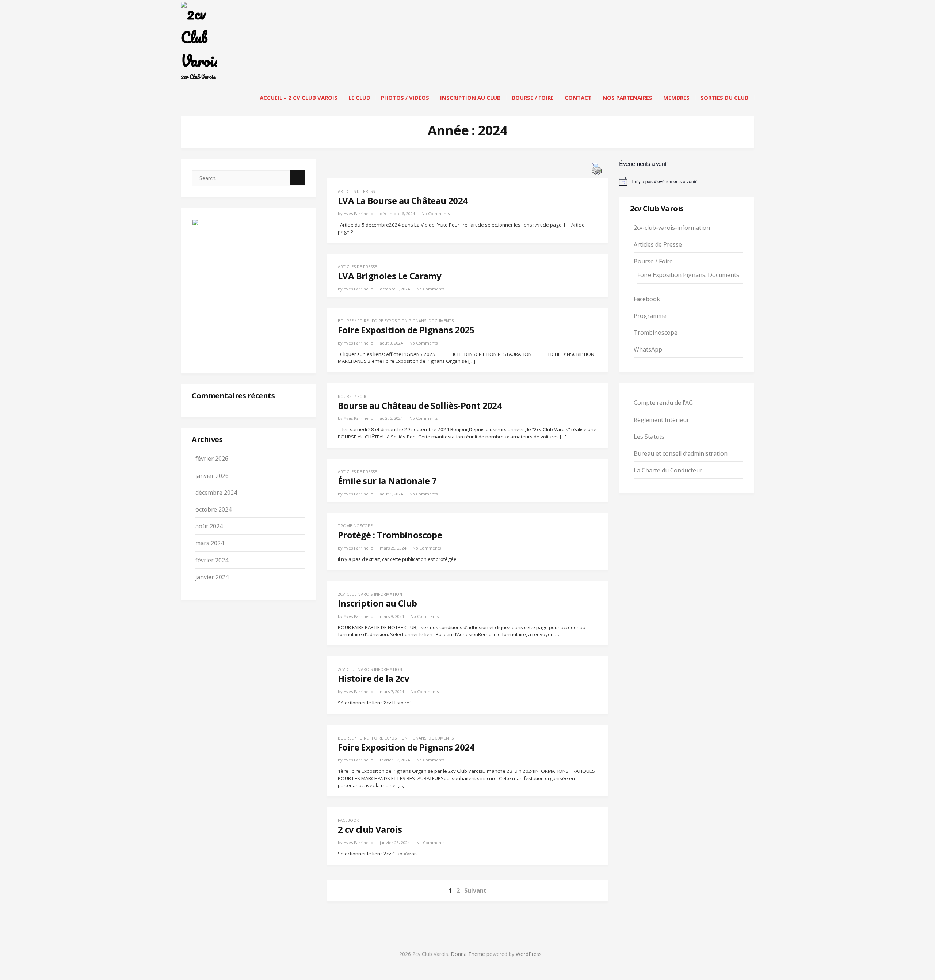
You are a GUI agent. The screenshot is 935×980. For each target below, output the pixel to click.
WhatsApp (648, 349)
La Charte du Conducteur (668, 470)
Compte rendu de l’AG (663, 403)
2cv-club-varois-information (370, 594)
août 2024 (209, 526)
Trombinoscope (355, 525)
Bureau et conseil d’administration (681, 453)
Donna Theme (468, 953)
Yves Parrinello (358, 213)
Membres (676, 97)
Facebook (348, 820)
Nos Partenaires (627, 97)
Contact (578, 97)
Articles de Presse (357, 191)
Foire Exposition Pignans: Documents (413, 320)
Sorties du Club (724, 97)
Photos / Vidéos (405, 97)
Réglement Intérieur (661, 420)
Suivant (475, 890)
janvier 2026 (212, 476)
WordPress (529, 953)
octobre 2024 (213, 509)
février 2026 (211, 459)
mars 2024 (209, 543)
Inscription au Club (470, 97)
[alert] (686, 181)
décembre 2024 (216, 493)
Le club (359, 97)
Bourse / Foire (533, 97)
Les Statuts (649, 437)
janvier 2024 (212, 577)
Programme (650, 316)
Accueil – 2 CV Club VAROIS (298, 97)
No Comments (435, 213)
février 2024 (211, 560)
